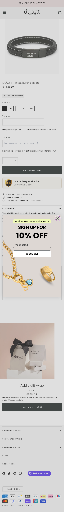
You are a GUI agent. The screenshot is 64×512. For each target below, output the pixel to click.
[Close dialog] (57, 218)
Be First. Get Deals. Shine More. (31, 221)
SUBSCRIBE (32, 254)
